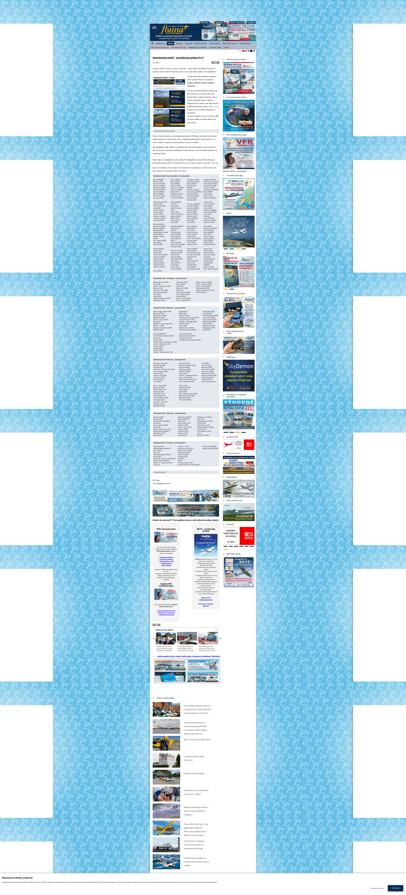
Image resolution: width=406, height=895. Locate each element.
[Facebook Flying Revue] (246, 52)
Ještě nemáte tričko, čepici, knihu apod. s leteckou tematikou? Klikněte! (188, 656)
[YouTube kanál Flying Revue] (243, 52)
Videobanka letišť (159, 131)
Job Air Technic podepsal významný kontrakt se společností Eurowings (194, 845)
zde (213, 594)
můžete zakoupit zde (206, 600)
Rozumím (395, 888)
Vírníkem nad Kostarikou (194, 773)
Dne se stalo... (243, 496)
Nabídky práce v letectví (198, 47)
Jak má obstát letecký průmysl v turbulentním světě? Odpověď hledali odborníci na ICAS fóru (197, 709)
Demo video (191, 122)
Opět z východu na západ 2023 (197, 739)
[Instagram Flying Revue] (249, 52)
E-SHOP (226, 47)
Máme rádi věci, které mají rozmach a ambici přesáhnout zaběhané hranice (164, 649)
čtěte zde (206, 606)
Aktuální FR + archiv (229, 43)
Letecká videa (214, 43)
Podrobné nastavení (377, 888)
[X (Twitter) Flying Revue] (251, 52)
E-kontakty (252, 23)
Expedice (179, 43)
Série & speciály (201, 43)
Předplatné (220, 23)
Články (170, 43)
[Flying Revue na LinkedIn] (254, 52)
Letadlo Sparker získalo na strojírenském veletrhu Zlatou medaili (196, 862)
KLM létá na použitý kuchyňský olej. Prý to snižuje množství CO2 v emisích (207, 649)
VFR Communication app (160, 47)
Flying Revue (160, 43)
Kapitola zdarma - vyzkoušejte (234, 171)
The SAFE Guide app (178, 47)
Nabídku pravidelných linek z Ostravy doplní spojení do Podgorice (196, 811)
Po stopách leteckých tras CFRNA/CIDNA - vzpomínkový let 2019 (185, 648)
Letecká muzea (245, 43)
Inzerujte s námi (215, 47)
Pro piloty (188, 43)
